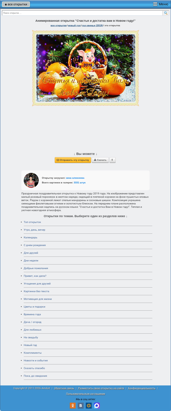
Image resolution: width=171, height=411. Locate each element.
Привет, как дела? (35, 275)
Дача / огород (32, 322)
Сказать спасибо (34, 368)
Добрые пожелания (36, 268)
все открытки (16, 4)
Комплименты (33, 352)
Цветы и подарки (34, 306)
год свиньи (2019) (92, 25)
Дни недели (31, 260)
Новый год (30, 345)
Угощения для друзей (37, 283)
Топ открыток (32, 222)
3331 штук (80, 182)
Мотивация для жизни (38, 299)
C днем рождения (35, 245)
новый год (74, 25)
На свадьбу (31, 337)
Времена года (32, 314)
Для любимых (32, 329)
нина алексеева (75, 178)
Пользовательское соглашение (85, 393)
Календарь (30, 237)
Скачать (100, 160)
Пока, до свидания (35, 375)
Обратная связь (64, 388)
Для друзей (31, 252)
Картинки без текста (36, 291)
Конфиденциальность (141, 388)
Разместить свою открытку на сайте (101, 388)
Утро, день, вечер (34, 229)
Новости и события (36, 360)
